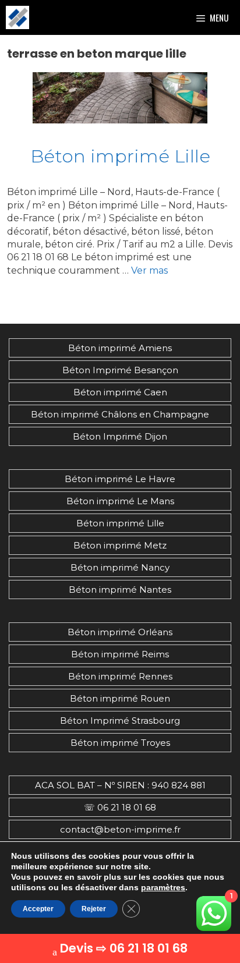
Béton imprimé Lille (120, 156)
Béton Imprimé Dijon (120, 436)
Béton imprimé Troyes (120, 742)
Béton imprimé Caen (120, 392)
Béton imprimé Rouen (120, 698)
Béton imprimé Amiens (120, 347)
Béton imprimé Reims (120, 654)
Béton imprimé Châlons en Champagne (120, 414)
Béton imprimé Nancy (120, 567)
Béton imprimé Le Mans (120, 501)
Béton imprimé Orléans (120, 632)
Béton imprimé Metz (120, 545)
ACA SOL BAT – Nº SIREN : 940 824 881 (120, 785)
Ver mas (149, 270)
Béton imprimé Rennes (120, 676)
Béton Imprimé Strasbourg (120, 720)
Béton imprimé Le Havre (120, 478)
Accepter (38, 909)
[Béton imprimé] (17, 17)
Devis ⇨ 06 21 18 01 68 (124, 948)
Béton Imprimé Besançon (120, 370)
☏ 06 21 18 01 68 (120, 807)
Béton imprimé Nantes (120, 589)
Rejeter (94, 909)
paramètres (163, 887)
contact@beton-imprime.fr (120, 829)
